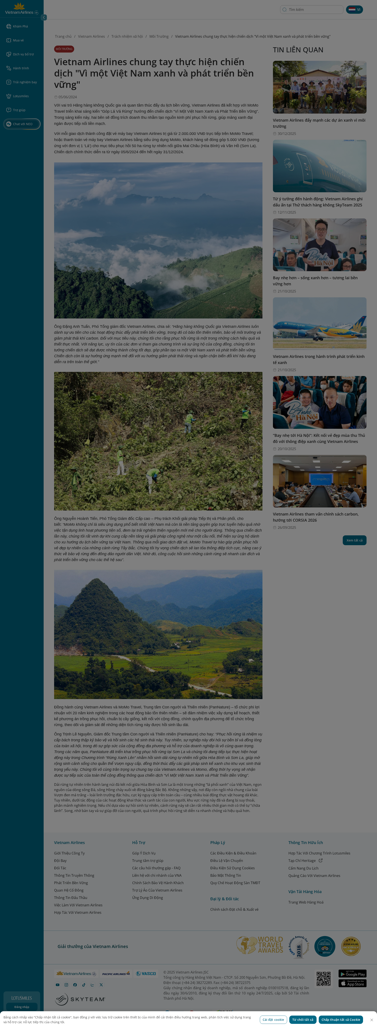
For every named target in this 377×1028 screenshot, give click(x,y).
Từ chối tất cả (302, 1020)
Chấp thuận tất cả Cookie (341, 1020)
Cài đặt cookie (273, 1020)
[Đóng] (372, 1020)
